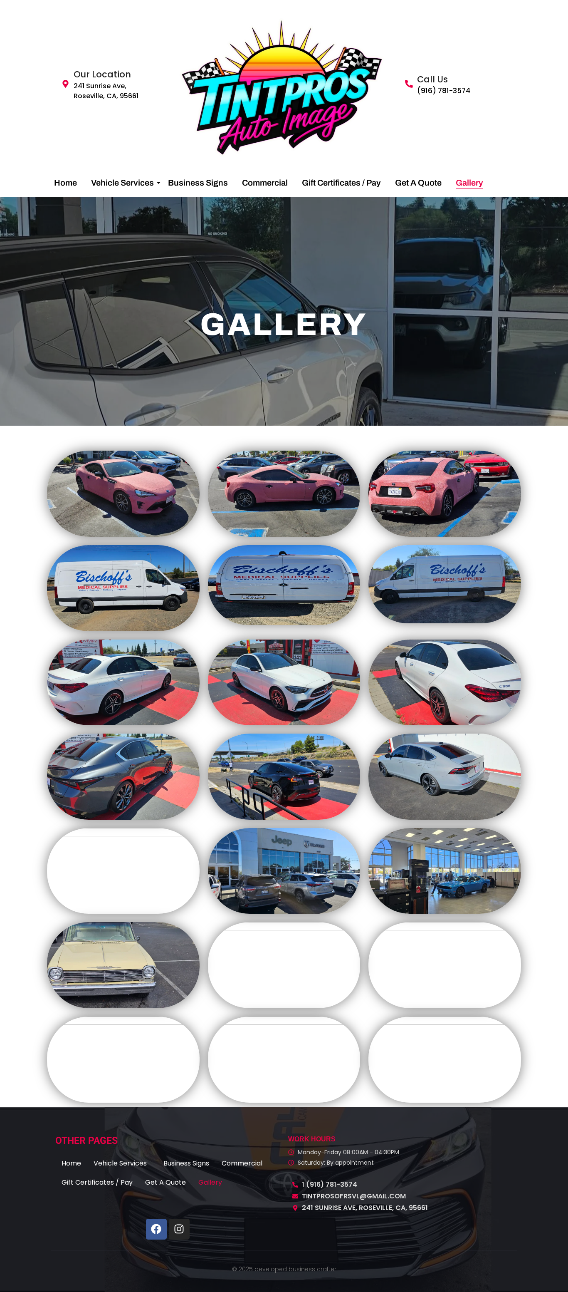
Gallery (469, 182)
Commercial (265, 182)
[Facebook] (156, 1229)
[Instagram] (179, 1229)
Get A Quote (418, 182)
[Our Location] (65, 84)
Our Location (102, 74)
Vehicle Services (122, 182)
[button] (122, 1163)
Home (65, 182)
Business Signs (198, 182)
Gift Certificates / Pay (341, 182)
